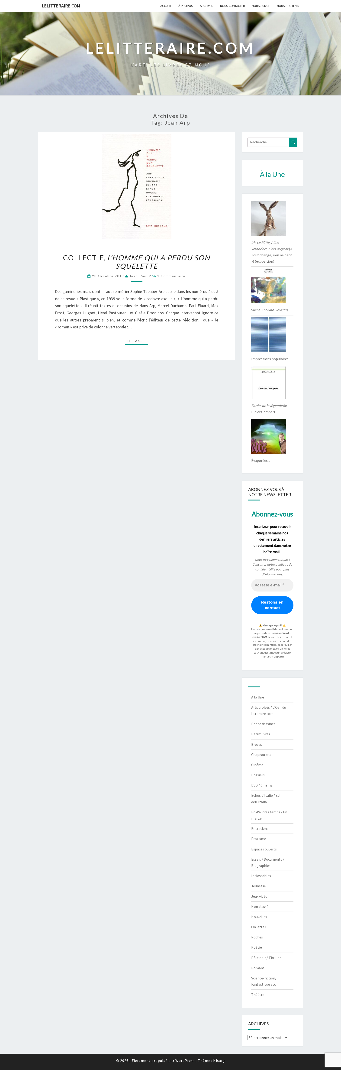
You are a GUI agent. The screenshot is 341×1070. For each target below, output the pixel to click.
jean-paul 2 (140, 276)
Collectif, (136, 261)
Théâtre (257, 994)
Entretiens (259, 828)
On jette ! (258, 927)
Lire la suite (138, 340)
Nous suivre (261, 6)
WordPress (185, 1060)
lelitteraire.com (61, 6)
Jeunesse (258, 886)
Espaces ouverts (264, 849)
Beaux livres (260, 734)
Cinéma (257, 764)
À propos (185, 6)
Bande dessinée (263, 723)
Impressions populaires (270, 358)
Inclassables (261, 875)
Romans (257, 968)
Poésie (256, 947)
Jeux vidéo (259, 896)
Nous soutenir (288, 6)
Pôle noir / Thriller (266, 957)
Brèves (256, 744)
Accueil (165, 6)
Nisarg (219, 1060)
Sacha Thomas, (269, 310)
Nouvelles (259, 916)
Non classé (259, 906)
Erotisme (258, 838)
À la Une (257, 697)
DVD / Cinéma (262, 785)
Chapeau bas (261, 754)
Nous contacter (232, 6)
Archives (206, 6)
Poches (257, 937)
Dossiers (258, 775)
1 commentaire (171, 276)
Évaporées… (261, 460)
